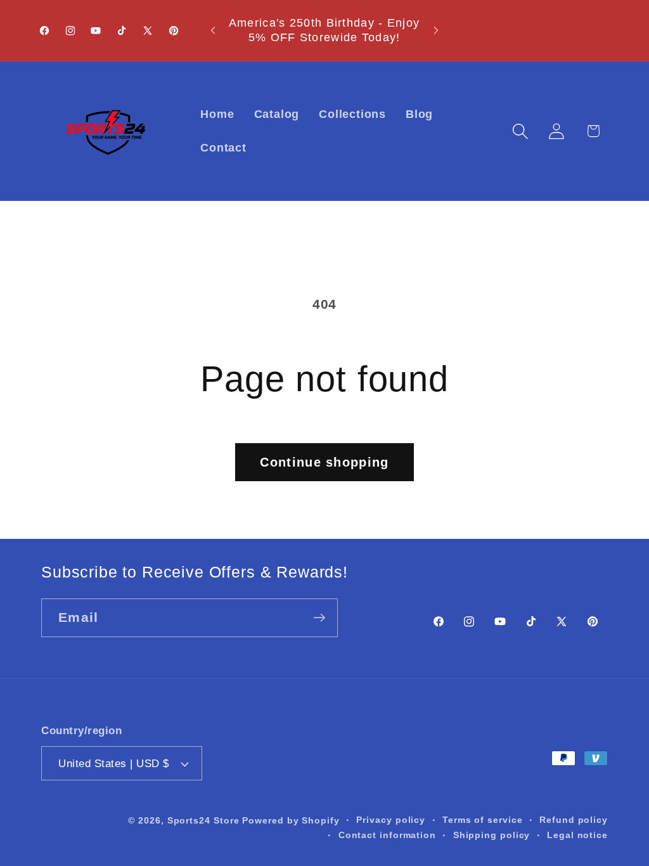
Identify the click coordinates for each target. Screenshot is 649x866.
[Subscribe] (319, 617)
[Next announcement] (436, 30)
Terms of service (482, 820)
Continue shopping (324, 462)
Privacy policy (390, 820)
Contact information (387, 835)
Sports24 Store (203, 820)
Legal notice (577, 835)
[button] (521, 131)
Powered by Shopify (290, 820)
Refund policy (573, 820)
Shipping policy (491, 835)
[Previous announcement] (213, 30)
